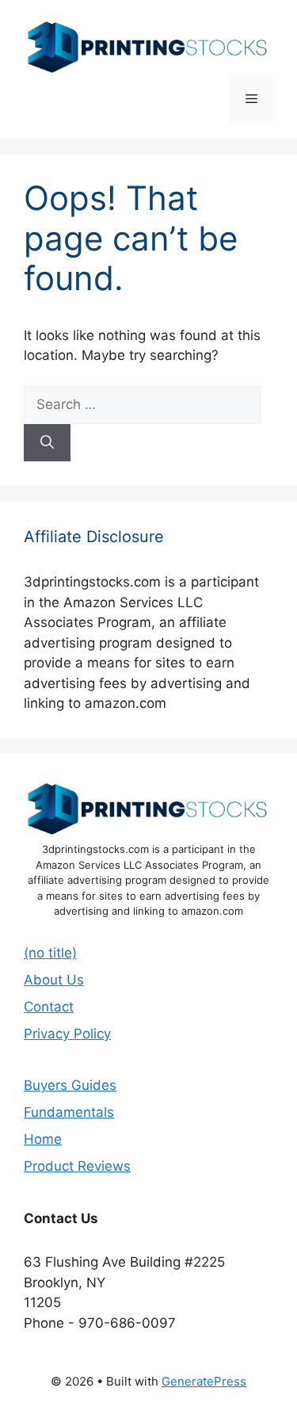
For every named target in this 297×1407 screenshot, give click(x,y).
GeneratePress (204, 1381)
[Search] (47, 443)
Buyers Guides (70, 1085)
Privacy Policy (67, 1034)
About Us (54, 980)
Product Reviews (77, 1166)
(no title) (50, 953)
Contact (49, 1007)
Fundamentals (69, 1112)
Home (43, 1139)
